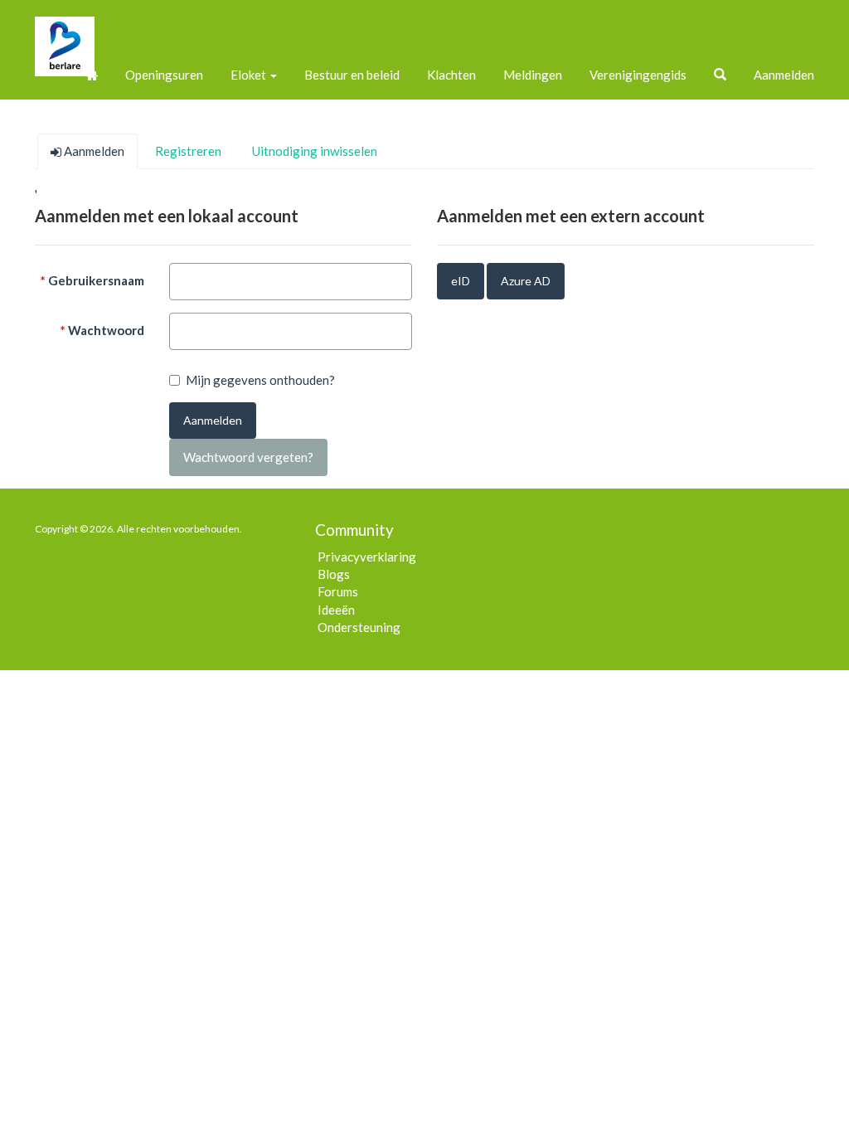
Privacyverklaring (367, 556)
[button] (720, 75)
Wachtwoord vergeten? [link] (248, 457)
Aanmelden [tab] (92, 150)
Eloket (249, 74)
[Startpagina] (92, 75)
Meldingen (532, 74)
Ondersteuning (359, 627)
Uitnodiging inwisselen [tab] (314, 150)
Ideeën (336, 609)
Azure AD (526, 281)
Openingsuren (164, 74)
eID (460, 281)
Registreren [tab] (188, 150)
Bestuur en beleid (352, 74)
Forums (338, 591)
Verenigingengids (637, 74)
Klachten (451, 74)
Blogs (334, 573)
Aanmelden (784, 74)
